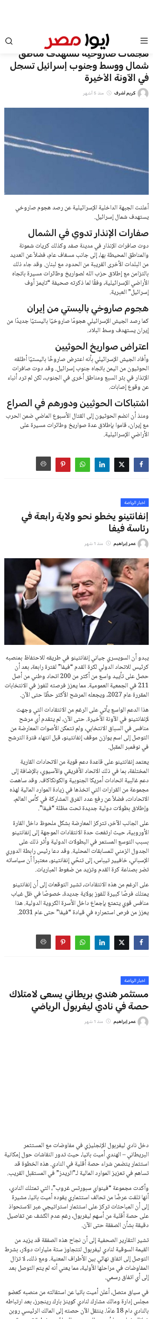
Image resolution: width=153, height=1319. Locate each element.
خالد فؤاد (88, 1179)
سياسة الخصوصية (124, 1301)
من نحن (66, 1301)
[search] (9, 12)
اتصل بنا (89, 1301)
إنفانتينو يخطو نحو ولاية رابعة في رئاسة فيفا (53, 1088)
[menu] (144, 12)
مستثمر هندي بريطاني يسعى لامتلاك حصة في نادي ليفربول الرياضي (55, 1128)
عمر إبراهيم (87, 1100)
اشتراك (16, 1251)
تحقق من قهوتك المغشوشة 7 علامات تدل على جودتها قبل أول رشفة (53, 1168)
